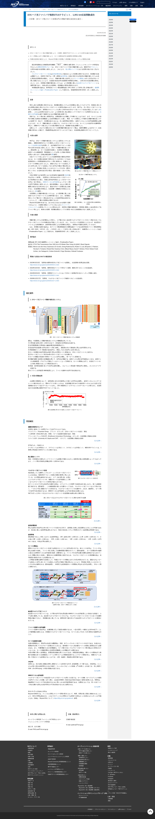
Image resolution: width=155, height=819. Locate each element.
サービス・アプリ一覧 (34, 797)
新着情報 (110, 758)
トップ (25, 9)
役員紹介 (30, 750)
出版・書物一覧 (32, 795)
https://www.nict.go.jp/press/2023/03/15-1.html (44, 265)
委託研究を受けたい (84, 759)
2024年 (111, 25)
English (142, 2)
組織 (29, 752)
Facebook (110, 776)
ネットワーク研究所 (53, 751)
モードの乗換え (79, 78)
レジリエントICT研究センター (56, 769)
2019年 (111, 39)
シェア (133, 19)
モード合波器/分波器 (35, 145)
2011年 (111, 61)
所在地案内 (31, 764)
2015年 (111, 50)
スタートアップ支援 (84, 779)
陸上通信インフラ (71, 69)
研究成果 (81, 5)
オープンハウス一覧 (113, 766)
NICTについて (64, 5)
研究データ (31, 780)
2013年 (111, 56)
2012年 (111, 58)
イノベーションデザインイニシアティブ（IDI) (92, 793)
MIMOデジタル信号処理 (51, 182)
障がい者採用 (111, 752)
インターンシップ (112, 750)
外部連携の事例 (83, 763)
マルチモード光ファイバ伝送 (41, 74)
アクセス (114, 2)
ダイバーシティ (117, 5)
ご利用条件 (90, 809)
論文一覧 (30, 784)
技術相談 (81, 765)
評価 (29, 760)
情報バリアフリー (83, 781)
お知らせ (110, 762)
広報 (131, 5)
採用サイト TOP (112, 748)
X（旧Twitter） (112, 774)
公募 (136, 5)
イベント (110, 764)
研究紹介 (73, 5)
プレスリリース (36, 9)
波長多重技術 (56, 74)
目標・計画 (31, 756)
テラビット (94, 67)
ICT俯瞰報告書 (83, 797)
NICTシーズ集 (31, 789)
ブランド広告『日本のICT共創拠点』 (117, 793)
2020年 (111, 36)
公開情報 (30, 762)
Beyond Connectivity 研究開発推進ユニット (59, 761)
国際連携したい (83, 761)
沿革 (29, 766)
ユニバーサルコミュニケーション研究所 (58, 756)
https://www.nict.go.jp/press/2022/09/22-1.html (44, 275)
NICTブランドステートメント (36, 775)
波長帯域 (64, 76)
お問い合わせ (122, 2)
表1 (100, 109)
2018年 (111, 42)
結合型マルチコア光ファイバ (86, 83)
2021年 (111, 33)
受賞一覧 (30, 787)
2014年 (111, 53)
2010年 (111, 64)
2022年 (111, 31)
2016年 (111, 47)
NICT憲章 (30, 754)
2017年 (111, 45)
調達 (141, 5)
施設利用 (108, 5)
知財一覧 (30, 782)
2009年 (111, 67)
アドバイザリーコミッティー (35, 771)
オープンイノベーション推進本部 (88, 746)
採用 (126, 5)
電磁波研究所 (51, 749)
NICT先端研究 (111, 784)
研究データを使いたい (85, 753)
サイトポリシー (112, 809)
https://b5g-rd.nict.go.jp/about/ (63, 698)
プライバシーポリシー (100, 809)
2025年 (111, 22)
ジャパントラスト (83, 783)
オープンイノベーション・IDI (94, 5)
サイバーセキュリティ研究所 (55, 754)
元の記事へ (97, 440)
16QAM (66, 175)
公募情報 (110, 798)
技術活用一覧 (31, 791)
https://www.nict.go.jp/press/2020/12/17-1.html (44, 280)
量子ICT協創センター (53, 766)
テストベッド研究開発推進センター (57, 772)
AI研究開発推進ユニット (54, 764)
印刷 (130, 9)
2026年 (111, 19)
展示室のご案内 (112, 780)
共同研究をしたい (83, 757)
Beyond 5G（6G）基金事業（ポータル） (89, 787)
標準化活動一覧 (32, 793)
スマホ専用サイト (133, 2)
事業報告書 (31, 758)
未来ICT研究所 (52, 759)
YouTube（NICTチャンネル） (116, 772)
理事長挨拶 (31, 748)
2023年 (44, 9)
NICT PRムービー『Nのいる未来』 (37, 773)
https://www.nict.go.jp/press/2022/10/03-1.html (44, 270)
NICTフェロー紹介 (33, 769)
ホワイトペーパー (83, 795)
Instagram (110, 778)
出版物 (110, 768)
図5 (52, 154)
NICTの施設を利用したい (85, 751)
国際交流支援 (82, 777)
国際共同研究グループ (45, 67)
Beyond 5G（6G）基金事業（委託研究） (89, 789)
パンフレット (111, 770)
